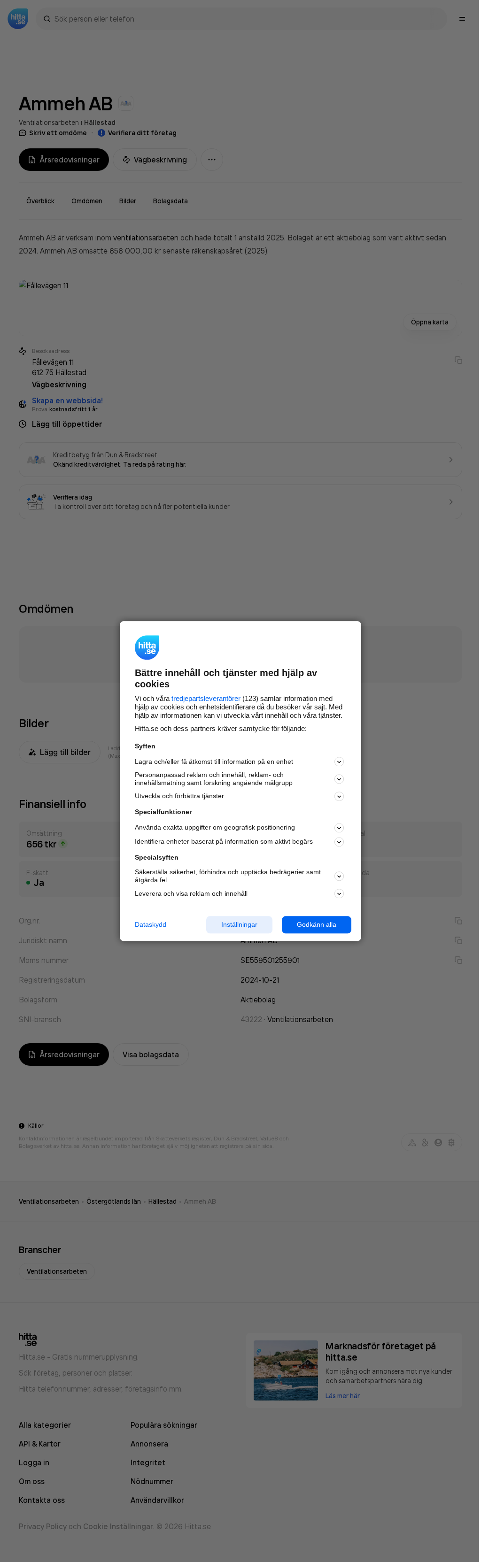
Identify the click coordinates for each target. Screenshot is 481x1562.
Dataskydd (150, 924)
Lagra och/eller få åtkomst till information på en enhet (214, 761)
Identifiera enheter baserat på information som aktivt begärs (224, 842)
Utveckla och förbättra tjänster (179, 796)
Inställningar (239, 924)
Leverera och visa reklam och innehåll (191, 893)
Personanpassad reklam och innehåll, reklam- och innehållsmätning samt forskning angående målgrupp (214, 779)
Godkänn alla (316, 924)
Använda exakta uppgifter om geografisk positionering (215, 827)
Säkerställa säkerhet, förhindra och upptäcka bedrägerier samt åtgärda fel (228, 876)
